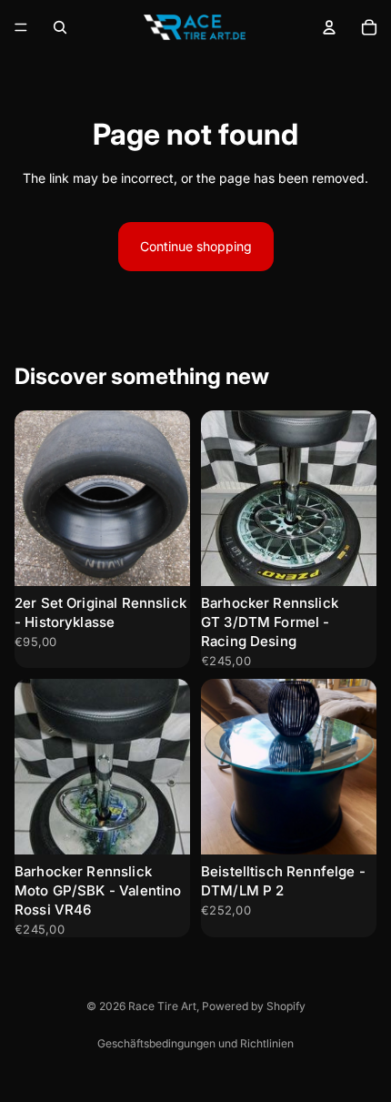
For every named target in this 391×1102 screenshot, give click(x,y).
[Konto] (329, 27)
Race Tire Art (162, 1006)
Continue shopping (196, 246)
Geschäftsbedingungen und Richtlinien (195, 1043)
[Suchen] (60, 27)
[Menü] (21, 27)
